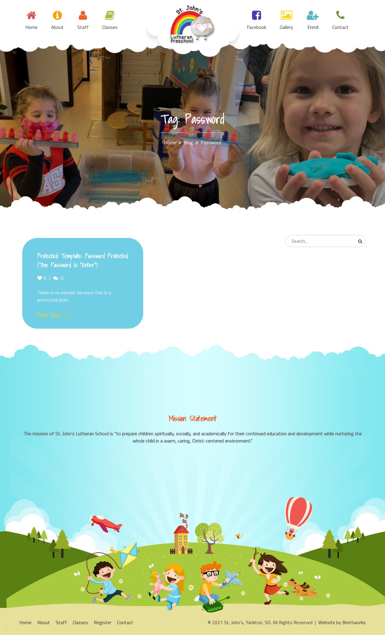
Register (102, 622)
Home (31, 27)
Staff (83, 27)
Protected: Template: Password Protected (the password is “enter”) (82, 260)
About (57, 27)
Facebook (256, 27)
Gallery (286, 27)
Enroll (313, 27)
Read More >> (53, 315)
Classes (110, 27)
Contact (340, 27)
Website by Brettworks (342, 622)
